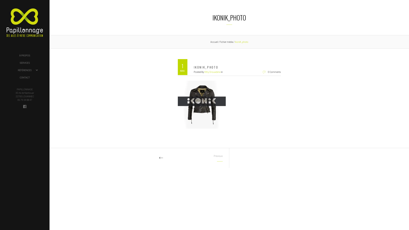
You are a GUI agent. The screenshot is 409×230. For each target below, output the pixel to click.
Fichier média (227, 42)
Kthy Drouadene (212, 72)
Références (25, 70)
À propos (24, 55)
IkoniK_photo (206, 67)
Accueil (214, 42)
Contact (25, 77)
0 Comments (274, 72)
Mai (182, 71)
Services (25, 63)
